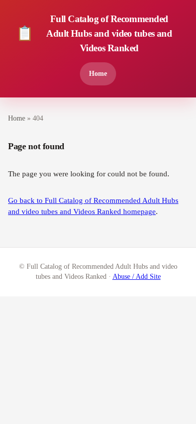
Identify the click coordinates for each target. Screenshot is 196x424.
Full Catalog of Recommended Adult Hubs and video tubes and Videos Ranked (94, 33)
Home (98, 73)
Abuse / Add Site (137, 276)
